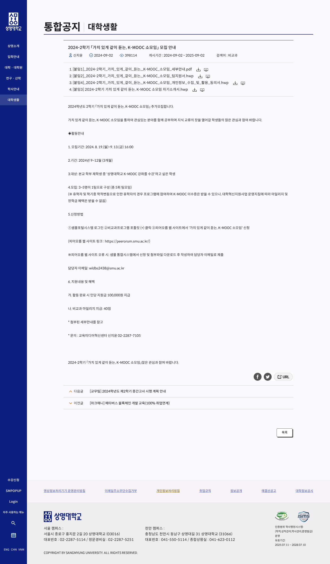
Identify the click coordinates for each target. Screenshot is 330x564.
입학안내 (13, 57)
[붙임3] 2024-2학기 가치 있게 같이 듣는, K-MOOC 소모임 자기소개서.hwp (130, 89)
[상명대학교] (13, 21)
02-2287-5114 (73, 539)
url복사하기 (283, 377)
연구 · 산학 (13, 78)
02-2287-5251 (121, 539)
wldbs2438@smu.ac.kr (106, 268)
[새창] (282, 515)
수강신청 (13, 480)
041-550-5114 (174, 539)
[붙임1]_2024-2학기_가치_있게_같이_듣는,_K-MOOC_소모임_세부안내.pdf (132, 69)
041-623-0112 (222, 539)
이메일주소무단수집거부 (121, 491)
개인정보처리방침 (168, 491)
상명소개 (13, 46)
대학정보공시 (304, 491)
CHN (14, 549)
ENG (6, 549)
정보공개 (236, 491)
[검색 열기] (13, 523)
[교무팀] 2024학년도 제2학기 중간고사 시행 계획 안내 (128, 391)
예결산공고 (269, 491)
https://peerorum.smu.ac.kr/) (127, 241)
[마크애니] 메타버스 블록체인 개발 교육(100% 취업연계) (130, 403)
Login (13, 502)
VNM (21, 549)
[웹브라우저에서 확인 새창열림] (206, 69)
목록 (285, 432)
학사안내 (13, 89)
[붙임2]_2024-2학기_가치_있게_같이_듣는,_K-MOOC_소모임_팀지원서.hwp (133, 76)
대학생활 (13, 100)
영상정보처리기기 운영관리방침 (64, 491)
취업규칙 (205, 491)
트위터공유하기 (268, 377)
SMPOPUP (13, 491)
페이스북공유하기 (259, 377)
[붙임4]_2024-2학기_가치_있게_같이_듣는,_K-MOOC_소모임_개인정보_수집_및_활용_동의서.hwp (151, 82)
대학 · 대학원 (13, 68)
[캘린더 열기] (13, 535)
